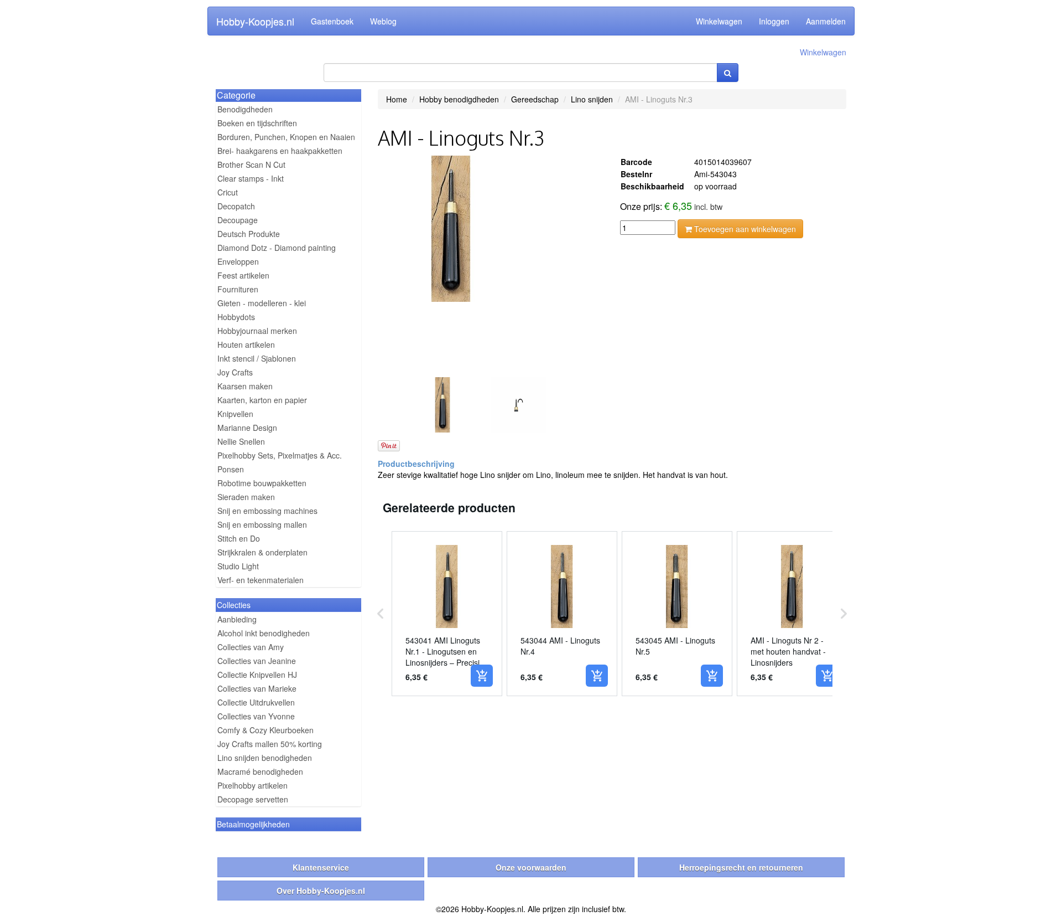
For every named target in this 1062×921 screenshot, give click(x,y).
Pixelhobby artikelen (252, 785)
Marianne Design (247, 427)
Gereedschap (535, 99)
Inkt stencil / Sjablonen (256, 358)
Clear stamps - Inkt (250, 178)
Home (396, 99)
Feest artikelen (243, 275)
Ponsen (230, 469)
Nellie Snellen (241, 441)
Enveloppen (238, 261)
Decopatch (236, 206)
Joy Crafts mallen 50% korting (269, 743)
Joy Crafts (235, 372)
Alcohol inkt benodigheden (263, 633)
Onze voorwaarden (531, 867)
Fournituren (237, 289)
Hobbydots (236, 316)
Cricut (227, 192)
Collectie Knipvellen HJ (257, 674)
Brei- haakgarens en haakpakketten (279, 150)
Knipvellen (235, 413)
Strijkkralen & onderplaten (262, 552)
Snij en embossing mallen (262, 524)
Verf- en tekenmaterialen (260, 579)
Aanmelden (826, 21)
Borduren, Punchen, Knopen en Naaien (286, 136)
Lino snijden (592, 99)
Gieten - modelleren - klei (261, 302)
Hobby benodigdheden (459, 99)
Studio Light (238, 566)
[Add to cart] (482, 676)
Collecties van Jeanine (256, 660)
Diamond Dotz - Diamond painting (276, 247)
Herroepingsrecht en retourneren (741, 867)
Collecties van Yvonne (256, 716)
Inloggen (774, 21)
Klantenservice (321, 867)
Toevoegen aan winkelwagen (744, 228)
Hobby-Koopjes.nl (255, 21)
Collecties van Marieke (256, 688)
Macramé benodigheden (260, 771)
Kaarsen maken (245, 386)
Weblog (383, 21)
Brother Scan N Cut (251, 164)
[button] (380, 613)
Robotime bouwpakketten (261, 482)
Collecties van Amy (250, 646)
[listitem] (447, 613)
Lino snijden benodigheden (264, 757)
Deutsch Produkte (248, 233)
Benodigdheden (245, 109)
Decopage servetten (252, 799)
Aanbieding (237, 619)
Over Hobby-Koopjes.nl (321, 890)
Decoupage (237, 219)
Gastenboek (332, 21)
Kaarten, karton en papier (262, 399)
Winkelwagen (719, 21)
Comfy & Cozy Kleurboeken (265, 729)
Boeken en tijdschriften (257, 122)
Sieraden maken (246, 496)
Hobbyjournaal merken (257, 330)
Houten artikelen (246, 344)
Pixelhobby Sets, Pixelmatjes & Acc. (279, 455)
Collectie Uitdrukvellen (256, 702)
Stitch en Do (238, 538)
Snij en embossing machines (267, 510)
